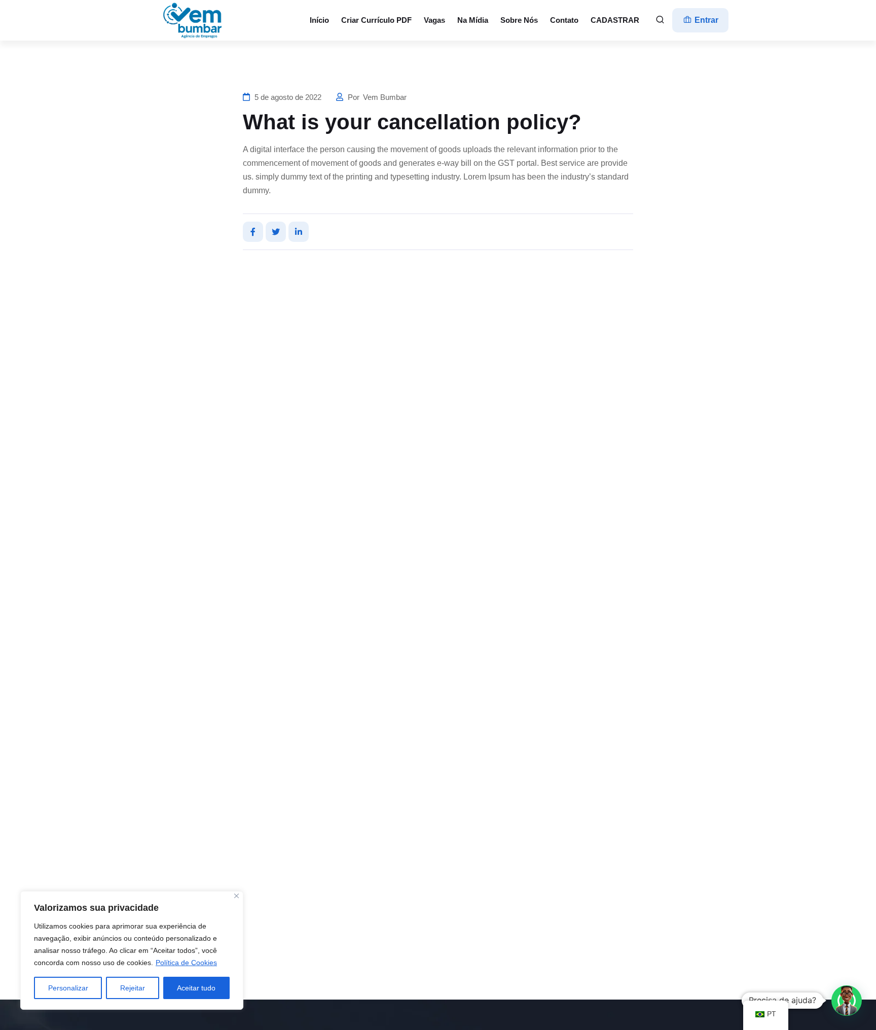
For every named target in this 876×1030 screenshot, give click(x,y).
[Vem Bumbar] (193, 20)
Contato (564, 20)
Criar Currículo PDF (376, 20)
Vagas (434, 20)
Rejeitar (132, 988)
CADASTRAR (615, 20)
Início (319, 20)
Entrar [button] (705, 20)
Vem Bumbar (385, 97)
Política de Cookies (186, 962)
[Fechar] (236, 896)
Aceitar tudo (196, 988)
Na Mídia (472, 20)
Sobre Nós (519, 20)
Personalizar (68, 988)
